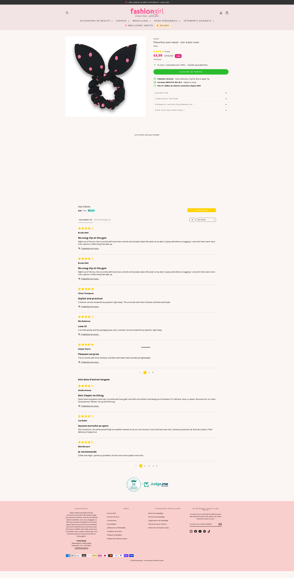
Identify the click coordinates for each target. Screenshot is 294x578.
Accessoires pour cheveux (157, 524)
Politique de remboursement (117, 539)
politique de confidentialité (116, 528)
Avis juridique (111, 524)
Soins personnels (166, 21)
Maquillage (141, 21)
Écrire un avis (201, 210)
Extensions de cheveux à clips (158, 528)
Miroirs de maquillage (155, 513)
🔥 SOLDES (163, 25)
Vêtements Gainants (198, 21)
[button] (158, 51)
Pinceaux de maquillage (156, 517)
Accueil (155, 39)
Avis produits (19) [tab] (85, 220)
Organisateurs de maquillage (158, 520)
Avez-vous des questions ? (170, 110)
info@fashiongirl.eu (81, 548)
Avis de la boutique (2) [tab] (102, 220)
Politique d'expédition (114, 535)
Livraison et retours (166, 99)
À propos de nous (113, 517)
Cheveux (122, 21)
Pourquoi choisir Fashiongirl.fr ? (174, 104)
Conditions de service (114, 531)
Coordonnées (112, 520)
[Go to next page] (153, 372)
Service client (111, 513)
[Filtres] (192, 220)
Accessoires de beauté (95, 21)
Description (161, 93)
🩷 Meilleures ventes (139, 25)
